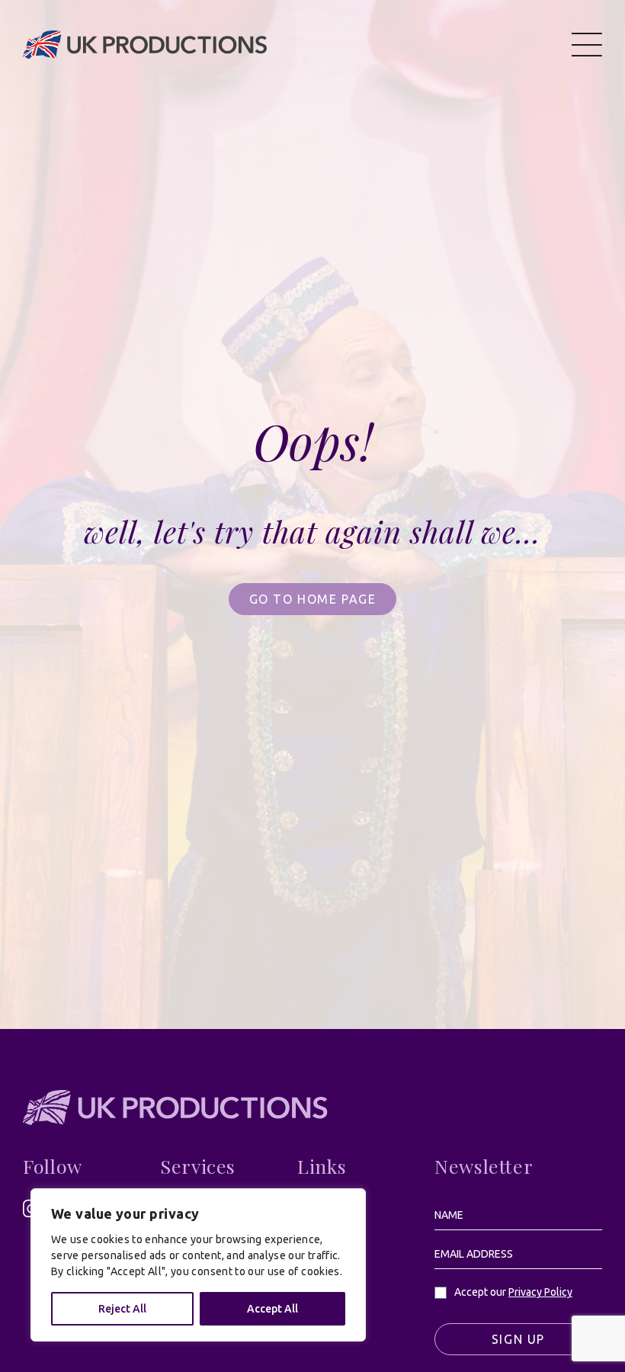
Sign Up (518, 1339)
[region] (198, 1265)
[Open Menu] (587, 44)
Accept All (272, 1309)
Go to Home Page (313, 599)
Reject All (122, 1309)
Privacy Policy (540, 1292)
